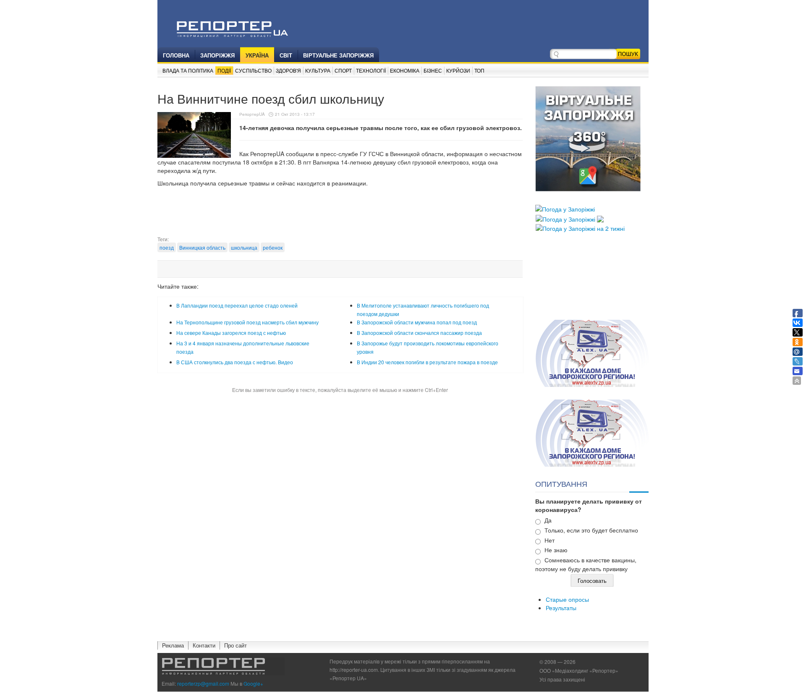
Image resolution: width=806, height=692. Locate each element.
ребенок (273, 247)
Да (548, 520)
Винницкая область (202, 247)
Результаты (561, 607)
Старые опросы (567, 599)
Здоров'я (288, 70)
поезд (167, 247)
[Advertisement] (340, 214)
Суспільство (253, 70)
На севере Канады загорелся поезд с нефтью (231, 332)
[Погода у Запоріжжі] (565, 208)
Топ (479, 70)
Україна (257, 55)
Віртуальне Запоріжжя (338, 55)
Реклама (173, 645)
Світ (286, 55)
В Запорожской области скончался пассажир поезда (419, 332)
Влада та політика (187, 70)
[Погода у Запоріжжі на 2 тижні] (580, 227)
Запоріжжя (217, 55)
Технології (371, 70)
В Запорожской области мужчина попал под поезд (417, 322)
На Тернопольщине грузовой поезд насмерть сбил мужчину (247, 322)
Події (224, 70)
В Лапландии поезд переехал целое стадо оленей (237, 305)
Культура (317, 70)
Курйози (458, 70)
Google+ (253, 683)
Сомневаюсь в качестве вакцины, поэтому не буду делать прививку (585, 564)
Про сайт (235, 645)
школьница (244, 247)
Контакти (204, 645)
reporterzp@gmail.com (203, 683)
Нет (549, 540)
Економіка (404, 70)
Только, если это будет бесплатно (591, 530)
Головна (176, 55)
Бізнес (433, 70)
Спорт (343, 70)
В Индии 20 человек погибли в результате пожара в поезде (427, 362)
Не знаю (556, 550)
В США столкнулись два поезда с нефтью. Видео (234, 362)
